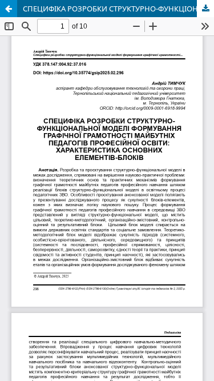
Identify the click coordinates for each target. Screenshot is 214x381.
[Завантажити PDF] (205, 8)
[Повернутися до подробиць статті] (8, 8)
